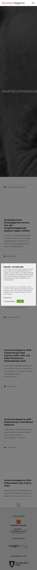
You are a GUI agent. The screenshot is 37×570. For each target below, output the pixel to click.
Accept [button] (20, 301)
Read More (7, 297)
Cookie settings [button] (9, 301)
